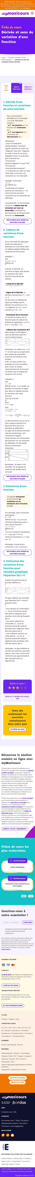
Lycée (3, 58)
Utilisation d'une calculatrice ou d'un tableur (17, 885)
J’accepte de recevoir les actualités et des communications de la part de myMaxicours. (18, 931)
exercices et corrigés (18, 802)
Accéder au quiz (17, 729)
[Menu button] (32, 13)
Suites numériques (17, 867)
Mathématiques (6, 60)
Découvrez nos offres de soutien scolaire (18, 221)
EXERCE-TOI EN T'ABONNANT (15, 829)
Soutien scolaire (17, 1078)
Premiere (11, 58)
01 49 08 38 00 (6, 975)
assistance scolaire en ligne (11, 807)
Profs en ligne (28, 798)
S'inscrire (27, 922)
